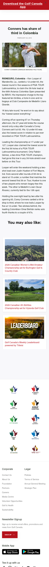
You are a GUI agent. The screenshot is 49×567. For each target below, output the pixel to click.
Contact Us (7, 475)
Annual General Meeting (34, 483)
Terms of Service (31, 479)
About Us (6, 479)
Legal (27, 469)
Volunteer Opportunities (12, 501)
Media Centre (8, 496)
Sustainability (7, 509)
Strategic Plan (30, 488)
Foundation (7, 483)
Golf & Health (7, 505)
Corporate (7, 469)
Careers (5, 492)
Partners (5, 488)
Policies (27, 475)
